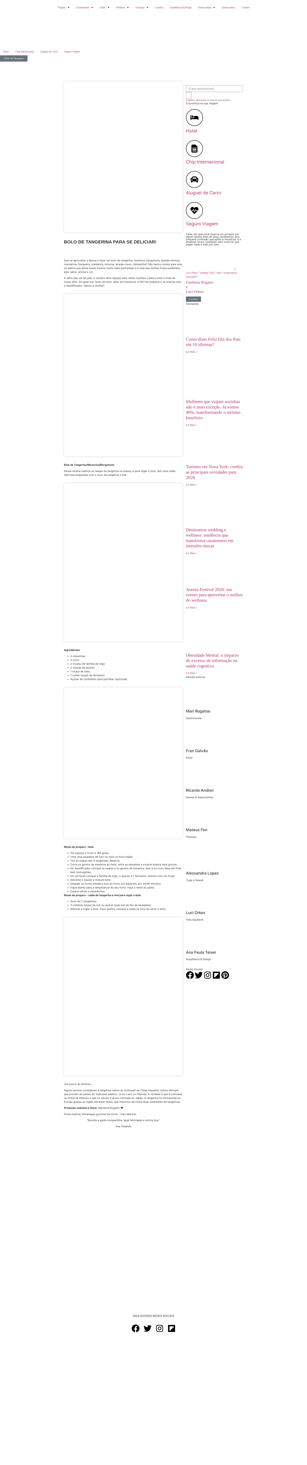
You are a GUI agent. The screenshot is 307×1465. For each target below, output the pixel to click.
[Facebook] (190, 975)
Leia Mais (193, 299)
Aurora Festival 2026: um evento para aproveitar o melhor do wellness (214, 595)
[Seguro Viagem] (194, 210)
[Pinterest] (225, 975)
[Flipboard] (216, 975)
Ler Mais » (191, 351)
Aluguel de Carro (49, 51)
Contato (245, 7)
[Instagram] (208, 975)
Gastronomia (82, 7)
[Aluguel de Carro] (194, 179)
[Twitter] (199, 975)
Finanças (140, 7)
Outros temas (204, 7)
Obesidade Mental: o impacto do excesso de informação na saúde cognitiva (212, 660)
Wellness (120, 7)
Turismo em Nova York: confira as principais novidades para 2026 (214, 472)
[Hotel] (194, 117)
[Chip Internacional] (194, 148)
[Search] (188, 95)
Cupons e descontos (208, 100)
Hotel (6, 51)
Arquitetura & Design (181, 7)
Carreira (159, 7)
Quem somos (228, 7)
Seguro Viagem (72, 51)
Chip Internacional (24, 51)
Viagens (62, 7)
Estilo (103, 7)
